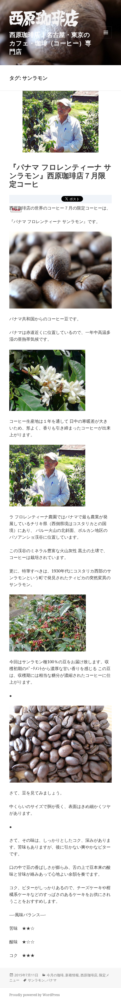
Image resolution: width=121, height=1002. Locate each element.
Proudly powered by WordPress (34, 994)
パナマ (51, 980)
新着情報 (72, 975)
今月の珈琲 (55, 975)
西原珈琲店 (88, 975)
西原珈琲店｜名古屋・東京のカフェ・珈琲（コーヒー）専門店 (50, 43)
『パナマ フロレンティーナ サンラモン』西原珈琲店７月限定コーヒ (60, 175)
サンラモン (36, 980)
